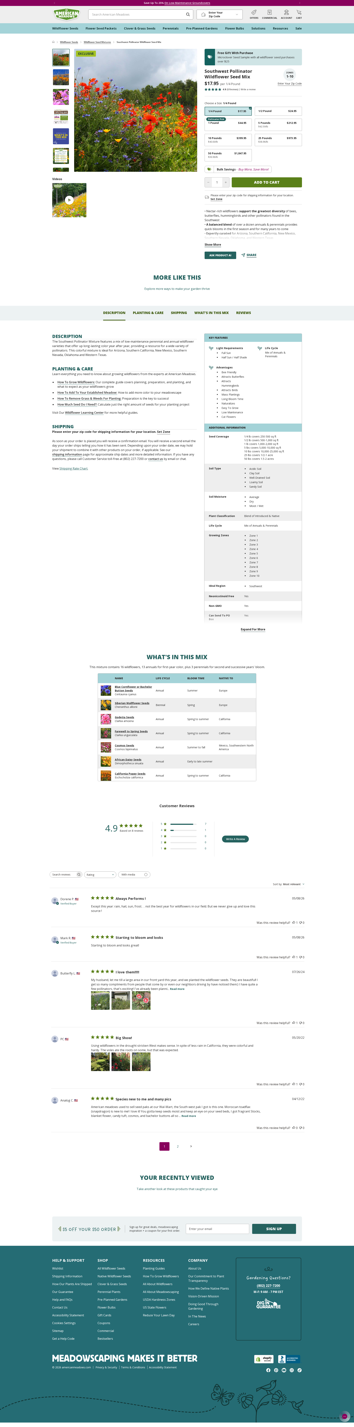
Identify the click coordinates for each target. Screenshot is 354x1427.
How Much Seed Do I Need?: (77, 404)
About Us (194, 1268)
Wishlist (57, 1268)
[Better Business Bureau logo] (290, 1359)
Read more (177, 989)
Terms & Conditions (133, 1367)
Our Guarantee (62, 1292)
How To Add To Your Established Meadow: (87, 392)
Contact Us (59, 1307)
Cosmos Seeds (124, 745)
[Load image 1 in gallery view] (61, 57)
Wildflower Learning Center (84, 413)
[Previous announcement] (54, 3)
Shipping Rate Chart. (73, 468)
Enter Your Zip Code (290, 83)
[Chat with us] (344, 1416)
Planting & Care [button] (148, 312)
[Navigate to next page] (191, 1146)
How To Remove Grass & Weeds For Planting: (89, 398)
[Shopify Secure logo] (264, 1359)
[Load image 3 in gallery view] (61, 97)
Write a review (248, 89)
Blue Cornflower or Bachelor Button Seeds (133, 688)
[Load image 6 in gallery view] (61, 156)
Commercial (106, 1331)
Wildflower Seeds (69, 42)
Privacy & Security (106, 1367)
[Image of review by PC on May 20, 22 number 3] (141, 1061)
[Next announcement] (300, 3)
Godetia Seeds (124, 717)
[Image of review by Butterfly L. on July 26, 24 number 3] (141, 1000)
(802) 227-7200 (268, 1285)
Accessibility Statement (68, 1315)
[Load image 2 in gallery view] (61, 77)
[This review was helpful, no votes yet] (293, 1128)
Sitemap (58, 1331)
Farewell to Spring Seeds (131, 731)
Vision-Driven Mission (203, 1296)
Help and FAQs (62, 1300)
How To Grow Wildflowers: (76, 382)
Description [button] (114, 312)
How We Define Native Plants (208, 1288)
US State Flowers (154, 1307)
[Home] (53, 42)
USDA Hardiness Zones (159, 1300)
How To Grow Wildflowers (161, 1276)
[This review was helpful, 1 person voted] (293, 922)
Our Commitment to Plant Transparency (206, 1278)
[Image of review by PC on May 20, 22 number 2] (120, 1061)
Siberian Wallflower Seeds (132, 703)
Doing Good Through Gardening (203, 1306)
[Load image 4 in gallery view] (61, 116)
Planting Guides (154, 1268)
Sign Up (274, 1228)
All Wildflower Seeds (111, 1268)
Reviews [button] (243, 312)
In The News (197, 1316)
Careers (193, 1324)
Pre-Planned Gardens (112, 1300)
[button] (299, 14)
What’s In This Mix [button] (211, 312)
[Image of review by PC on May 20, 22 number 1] (100, 1061)
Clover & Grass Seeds (112, 1284)
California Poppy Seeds (130, 773)
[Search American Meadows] (188, 14)
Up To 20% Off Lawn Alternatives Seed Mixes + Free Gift (177, 3)
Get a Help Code (63, 1339)
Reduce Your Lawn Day (159, 1315)
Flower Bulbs (107, 1307)
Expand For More (253, 629)
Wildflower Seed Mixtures (97, 42)
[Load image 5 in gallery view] (61, 136)
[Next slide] (188, 110)
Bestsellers (105, 1339)
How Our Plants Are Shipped (72, 1284)
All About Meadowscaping (161, 1292)
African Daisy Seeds (128, 759)
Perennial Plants (109, 1292)
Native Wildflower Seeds (114, 1276)
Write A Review (235, 839)
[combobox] (100, 874)
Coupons (104, 1323)
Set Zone (216, 199)
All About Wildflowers (157, 1284)
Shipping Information (67, 1276)
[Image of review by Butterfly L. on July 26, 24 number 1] (100, 1000)
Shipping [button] (179, 312)
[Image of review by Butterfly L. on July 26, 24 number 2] (120, 1000)
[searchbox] (62, 874)
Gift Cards (104, 1315)
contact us (155, 459)
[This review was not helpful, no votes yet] (300, 922)
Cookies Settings (64, 1323)
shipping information (67, 454)
